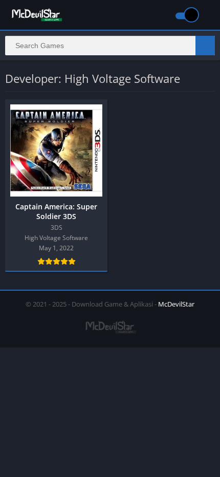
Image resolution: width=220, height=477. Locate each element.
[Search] (205, 45)
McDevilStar (176, 304)
